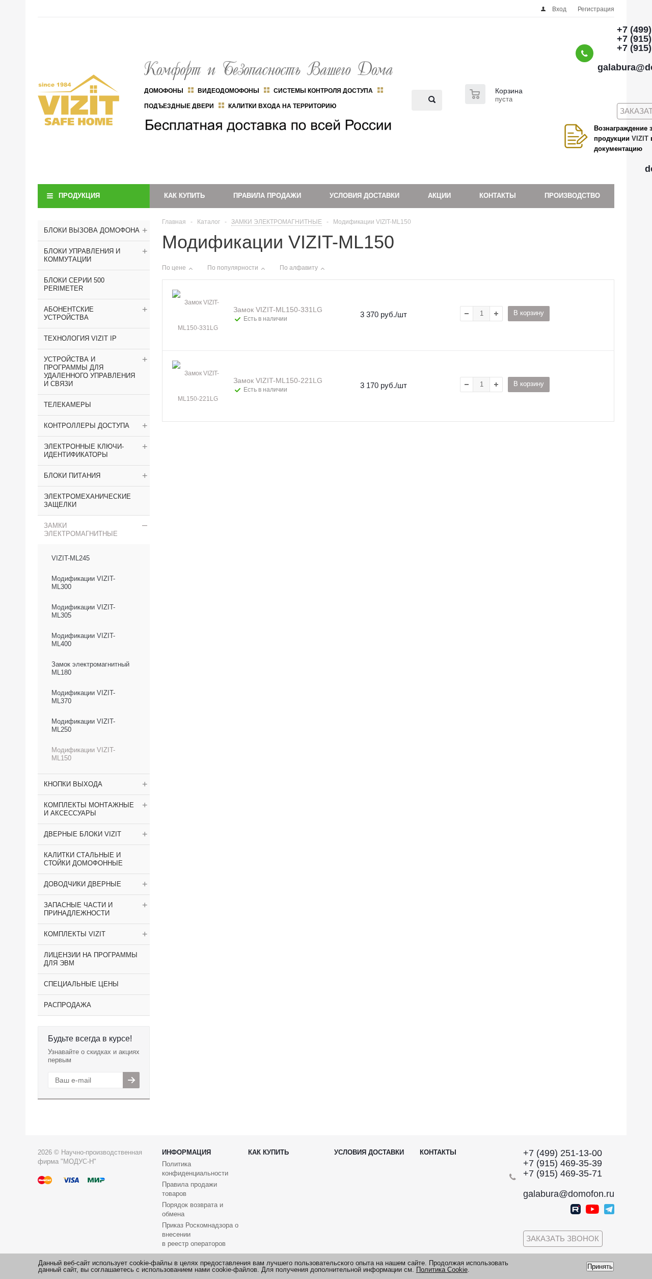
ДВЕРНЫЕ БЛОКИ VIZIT (82, 834)
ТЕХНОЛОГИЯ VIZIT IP (80, 338)
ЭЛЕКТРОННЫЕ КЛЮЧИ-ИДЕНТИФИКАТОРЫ (84, 450)
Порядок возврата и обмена (192, 1209)
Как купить (184, 195)
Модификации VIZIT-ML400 (83, 640)
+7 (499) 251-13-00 (562, 1153)
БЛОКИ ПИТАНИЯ (72, 475)
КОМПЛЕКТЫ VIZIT (74, 934)
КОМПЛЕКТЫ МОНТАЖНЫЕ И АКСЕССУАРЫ (89, 809)
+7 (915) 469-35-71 (562, 1173)
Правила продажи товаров (189, 1189)
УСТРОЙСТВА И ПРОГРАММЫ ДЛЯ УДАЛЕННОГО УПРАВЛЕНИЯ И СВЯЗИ (89, 371)
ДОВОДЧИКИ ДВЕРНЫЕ (82, 884)
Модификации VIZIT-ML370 (83, 697)
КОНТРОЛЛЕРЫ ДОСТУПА (86, 425)
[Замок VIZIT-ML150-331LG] (197, 315)
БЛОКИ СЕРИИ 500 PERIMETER (74, 284)
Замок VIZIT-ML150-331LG (277, 309)
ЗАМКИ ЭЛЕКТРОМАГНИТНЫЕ (81, 530)
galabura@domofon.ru (568, 1194)
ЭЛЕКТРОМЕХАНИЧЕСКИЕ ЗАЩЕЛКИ (87, 500)
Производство (572, 195)
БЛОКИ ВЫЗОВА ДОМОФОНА (92, 230)
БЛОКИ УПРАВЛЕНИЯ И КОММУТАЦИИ (82, 255)
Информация (186, 1152)
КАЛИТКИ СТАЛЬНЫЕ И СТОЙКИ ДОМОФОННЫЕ (83, 859)
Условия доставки (364, 195)
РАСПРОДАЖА (67, 1005)
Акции (439, 195)
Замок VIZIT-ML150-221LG (277, 380)
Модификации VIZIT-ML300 (83, 583)
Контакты (497, 195)
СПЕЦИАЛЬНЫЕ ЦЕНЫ (81, 984)
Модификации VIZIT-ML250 (83, 725)
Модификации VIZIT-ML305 (83, 611)
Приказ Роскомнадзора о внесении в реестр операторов (200, 1234)
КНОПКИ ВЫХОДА (73, 784)
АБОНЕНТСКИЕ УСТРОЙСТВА (69, 313)
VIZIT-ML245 (70, 558)
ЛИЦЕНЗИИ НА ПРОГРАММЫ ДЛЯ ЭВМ (91, 959)
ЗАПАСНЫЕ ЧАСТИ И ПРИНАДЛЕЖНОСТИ (78, 909)
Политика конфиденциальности (195, 1168)
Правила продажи (267, 195)
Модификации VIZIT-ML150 (83, 754)
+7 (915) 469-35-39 (562, 1163)
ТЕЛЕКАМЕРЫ (67, 404)
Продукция (79, 195)
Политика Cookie (442, 1269)
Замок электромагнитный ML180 (90, 668)
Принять (600, 1266)
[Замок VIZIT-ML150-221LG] (197, 386)
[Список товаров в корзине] (495, 101)
